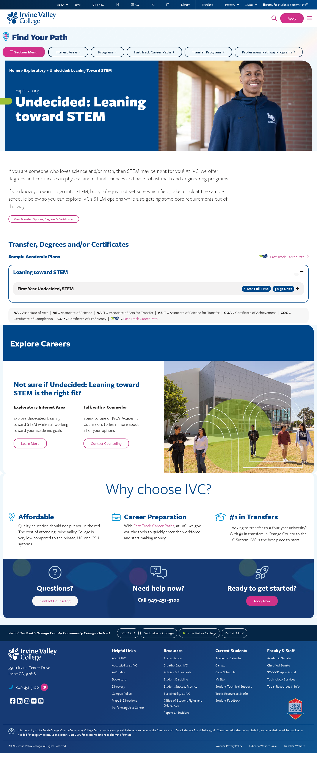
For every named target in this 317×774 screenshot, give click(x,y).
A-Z (136, 4)
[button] (309, 18)
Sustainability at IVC (177, 693)
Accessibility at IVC (124, 665)
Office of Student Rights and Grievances (183, 702)
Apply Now (262, 601)
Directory (118, 686)
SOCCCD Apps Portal (281, 672)
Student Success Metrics (180, 686)
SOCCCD (128, 633)
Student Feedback (227, 700)
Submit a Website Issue (263, 746)
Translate (207, 4)
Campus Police (122, 693)
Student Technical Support (233, 686)
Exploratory (35, 70)
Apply (292, 18)
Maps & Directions (124, 700)
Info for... (230, 4)
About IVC (119, 658)
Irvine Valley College (201, 633)
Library (185, 4)
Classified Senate (278, 665)
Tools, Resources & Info (231, 693)
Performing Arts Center (128, 707)
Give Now (98, 4)
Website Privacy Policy (229, 746)
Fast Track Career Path (287, 256)
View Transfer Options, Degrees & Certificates (44, 219)
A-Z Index (118, 672)
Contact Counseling (106, 443)
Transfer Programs (207, 52)
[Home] (133, 18)
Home (14, 70)
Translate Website (294, 746)
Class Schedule (225, 672)
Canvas (220, 665)
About (60, 4)
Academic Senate (279, 658)
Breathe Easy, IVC (176, 665)
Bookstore (119, 679)
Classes (249, 4)
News (77, 4)
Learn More (30, 443)
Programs (106, 52)
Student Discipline (176, 679)
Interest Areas (67, 52)
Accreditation (173, 658)
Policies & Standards (177, 672)
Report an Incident (176, 712)
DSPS (78, 734)
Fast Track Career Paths (153, 52)
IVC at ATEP (234, 633)
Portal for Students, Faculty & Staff (286, 4)
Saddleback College (159, 633)
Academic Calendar (228, 658)
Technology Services (281, 679)
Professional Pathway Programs (267, 52)
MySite (220, 679)
